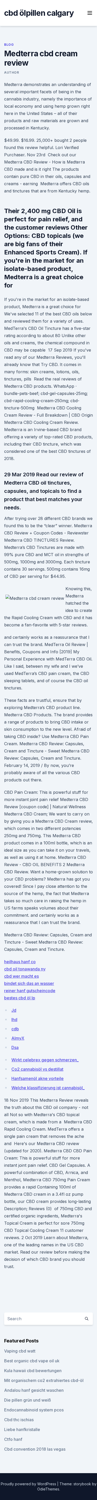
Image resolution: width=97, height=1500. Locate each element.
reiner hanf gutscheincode (29, 990)
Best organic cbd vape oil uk (31, 1360)
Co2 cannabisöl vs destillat (37, 1069)
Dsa (15, 1047)
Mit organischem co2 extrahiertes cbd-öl (44, 1380)
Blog (9, 44)
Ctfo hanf (13, 1439)
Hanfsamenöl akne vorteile (37, 1078)
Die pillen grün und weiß (27, 1400)
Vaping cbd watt (19, 1351)
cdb (15, 1028)
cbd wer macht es (21, 976)
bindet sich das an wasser (29, 983)
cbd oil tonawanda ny (25, 968)
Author (11, 72)
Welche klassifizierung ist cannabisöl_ (48, 1087)
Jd (13, 1010)
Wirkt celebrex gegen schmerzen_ (45, 1059)
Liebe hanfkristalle (22, 1429)
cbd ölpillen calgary (39, 13)
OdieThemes (48, 1489)
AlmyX (17, 1038)
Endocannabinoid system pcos (34, 1409)
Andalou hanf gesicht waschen (34, 1390)
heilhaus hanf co (20, 961)
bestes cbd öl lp (19, 997)
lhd (14, 1019)
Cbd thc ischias (19, 1419)
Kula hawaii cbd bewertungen (33, 1370)
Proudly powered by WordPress (29, 1484)
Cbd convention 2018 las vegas (34, 1449)
